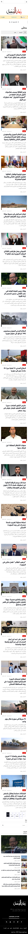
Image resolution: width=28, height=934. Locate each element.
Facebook (8, 51)
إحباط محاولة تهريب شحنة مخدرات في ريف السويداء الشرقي (16, 525)
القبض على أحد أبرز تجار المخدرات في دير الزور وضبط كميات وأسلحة (15, 642)
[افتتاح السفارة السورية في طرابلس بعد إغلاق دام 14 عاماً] (24, 875)
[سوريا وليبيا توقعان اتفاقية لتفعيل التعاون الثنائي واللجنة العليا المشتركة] (24, 868)
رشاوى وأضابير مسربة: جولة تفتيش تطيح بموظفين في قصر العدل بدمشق (14, 602)
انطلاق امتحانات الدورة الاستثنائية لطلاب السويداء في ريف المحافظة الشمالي (15, 682)
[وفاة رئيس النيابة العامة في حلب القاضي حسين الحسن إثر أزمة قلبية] (14, 853)
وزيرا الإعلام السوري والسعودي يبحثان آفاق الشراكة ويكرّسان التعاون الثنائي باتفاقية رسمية (14, 137)
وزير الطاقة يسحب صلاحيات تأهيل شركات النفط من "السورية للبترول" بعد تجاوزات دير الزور (14, 96)
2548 (17, 816)
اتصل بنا (5, 928)
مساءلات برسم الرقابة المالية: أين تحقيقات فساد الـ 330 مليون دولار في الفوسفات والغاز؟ (14, 485)
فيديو (11, 928)
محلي (15, 32)
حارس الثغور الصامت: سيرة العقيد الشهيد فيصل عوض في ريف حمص (14, 408)
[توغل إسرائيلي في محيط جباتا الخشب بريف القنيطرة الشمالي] (24, 861)
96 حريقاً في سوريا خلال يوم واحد (15, 720)
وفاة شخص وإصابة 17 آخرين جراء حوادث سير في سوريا (15, 757)
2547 (12, 816)
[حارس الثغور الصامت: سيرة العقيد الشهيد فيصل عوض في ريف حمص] (24, 881)
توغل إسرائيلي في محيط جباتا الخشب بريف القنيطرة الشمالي (15, 215)
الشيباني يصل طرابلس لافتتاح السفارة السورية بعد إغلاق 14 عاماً (15, 254)
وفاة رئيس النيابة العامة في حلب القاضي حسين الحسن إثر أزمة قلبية (15, 294)
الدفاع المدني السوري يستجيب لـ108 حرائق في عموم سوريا (14, 332)
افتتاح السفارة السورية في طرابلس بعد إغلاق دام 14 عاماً (15, 56)
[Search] (3, 825)
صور (8, 928)
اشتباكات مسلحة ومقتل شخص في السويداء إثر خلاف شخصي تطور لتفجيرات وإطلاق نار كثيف (14, 796)
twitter (3, 51)
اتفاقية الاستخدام (16, 928)
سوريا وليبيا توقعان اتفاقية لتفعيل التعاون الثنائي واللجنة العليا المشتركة (15, 177)
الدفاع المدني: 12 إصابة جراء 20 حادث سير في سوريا (15, 369)
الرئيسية (20, 32)
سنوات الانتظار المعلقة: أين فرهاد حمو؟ (16, 447)
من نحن (21, 928)
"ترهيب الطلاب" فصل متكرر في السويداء (14, 563)
